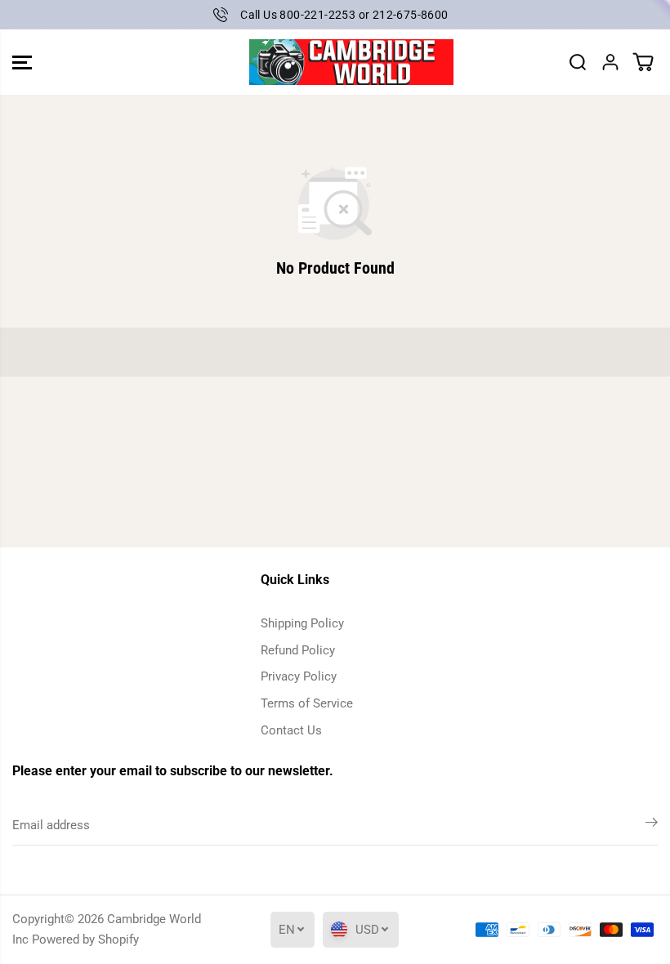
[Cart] (643, 62)
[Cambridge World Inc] (331, 62)
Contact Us (291, 730)
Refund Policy (298, 650)
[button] (22, 62)
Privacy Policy (299, 676)
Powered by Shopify (85, 939)
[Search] (577, 62)
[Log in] (610, 62)
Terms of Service (307, 703)
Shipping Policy (302, 623)
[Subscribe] (651, 825)
